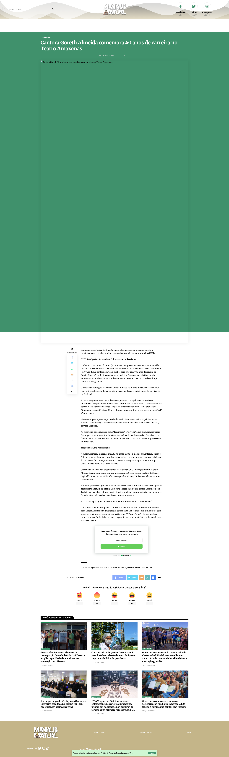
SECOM (149, 567)
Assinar (121, 546)
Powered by (116, 556)
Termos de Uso (127, 753)
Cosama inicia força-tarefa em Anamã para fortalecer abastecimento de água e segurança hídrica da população (113, 655)
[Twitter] (193, 9)
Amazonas (47, 37)
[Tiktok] (47, 748)
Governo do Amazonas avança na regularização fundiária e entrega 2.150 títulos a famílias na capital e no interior (164, 704)
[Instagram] (207, 9)
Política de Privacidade (109, 753)
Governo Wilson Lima (136, 567)
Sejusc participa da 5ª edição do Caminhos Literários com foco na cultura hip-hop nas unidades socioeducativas (63, 704)
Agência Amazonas (99, 567)
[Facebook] (180, 9)
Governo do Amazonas (117, 567)
